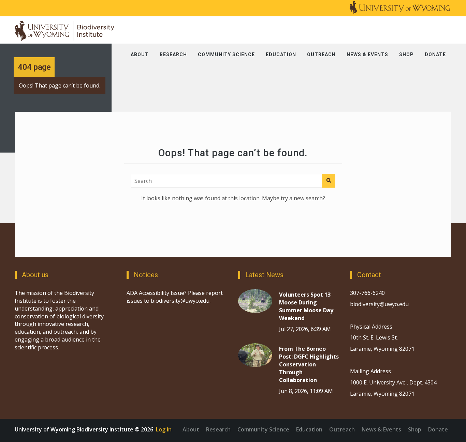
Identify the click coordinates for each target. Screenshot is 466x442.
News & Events (367, 54)
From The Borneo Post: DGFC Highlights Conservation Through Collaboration (309, 364)
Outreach (321, 54)
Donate (435, 54)
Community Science (226, 54)
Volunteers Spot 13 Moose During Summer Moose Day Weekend (306, 306)
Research (173, 54)
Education (281, 54)
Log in (164, 429)
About (140, 54)
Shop (406, 54)
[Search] (328, 181)
